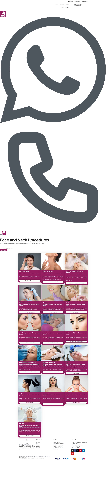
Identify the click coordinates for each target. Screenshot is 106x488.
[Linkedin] (83, 450)
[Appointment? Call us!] (72, 5)
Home (56, 4)
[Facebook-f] (75, 450)
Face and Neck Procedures (24, 304)
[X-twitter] (77, 450)
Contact (67, 7)
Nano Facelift (46, 393)
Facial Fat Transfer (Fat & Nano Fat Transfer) (74, 272)
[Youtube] (72, 453)
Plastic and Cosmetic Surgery (72, 274)
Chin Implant (46, 302)
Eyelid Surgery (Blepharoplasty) (27, 362)
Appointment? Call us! (78, 4)
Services (61, 4)
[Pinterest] (80, 450)
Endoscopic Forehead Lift (49, 362)
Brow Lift (68, 362)
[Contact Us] (1, 247)
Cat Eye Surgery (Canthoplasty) (74, 332)
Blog (62, 7)
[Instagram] (72, 450)
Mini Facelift (69, 393)
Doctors (67, 4)
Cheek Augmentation (24, 302)
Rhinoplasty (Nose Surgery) (26, 332)
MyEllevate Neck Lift (48, 271)
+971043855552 (6, 247)
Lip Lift (67, 302)
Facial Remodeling (24, 271)
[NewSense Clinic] (27, 441)
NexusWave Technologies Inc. (38, 458)
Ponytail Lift (22, 393)
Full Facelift (22, 423)
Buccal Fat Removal (48, 332)
